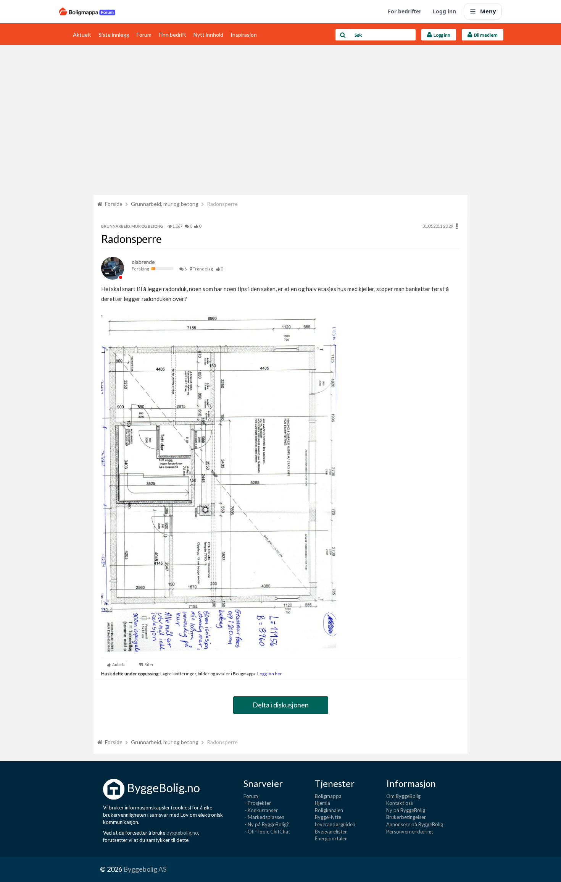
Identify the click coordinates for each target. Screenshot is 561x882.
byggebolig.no (182, 833)
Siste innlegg (113, 34)
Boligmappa (328, 796)
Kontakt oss (399, 803)
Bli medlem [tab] (485, 35)
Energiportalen (331, 838)
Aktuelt (82, 34)
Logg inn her (269, 673)
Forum (144, 34)
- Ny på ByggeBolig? (266, 824)
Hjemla (322, 803)
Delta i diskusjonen (281, 705)
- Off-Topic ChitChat (266, 832)
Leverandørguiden (335, 824)
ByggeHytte (328, 817)
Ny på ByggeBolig (405, 810)
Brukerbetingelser (406, 817)
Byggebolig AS (144, 869)
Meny (488, 11)
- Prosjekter (257, 803)
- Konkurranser (260, 810)
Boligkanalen (329, 810)
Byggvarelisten (331, 832)
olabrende (143, 262)
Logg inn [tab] (441, 35)
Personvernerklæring (409, 832)
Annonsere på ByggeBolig (414, 824)
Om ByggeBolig (403, 796)
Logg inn (444, 11)
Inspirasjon (244, 34)
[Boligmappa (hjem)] (87, 11)
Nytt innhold (208, 34)
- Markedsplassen (263, 817)
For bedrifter (404, 11)
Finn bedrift (172, 34)
